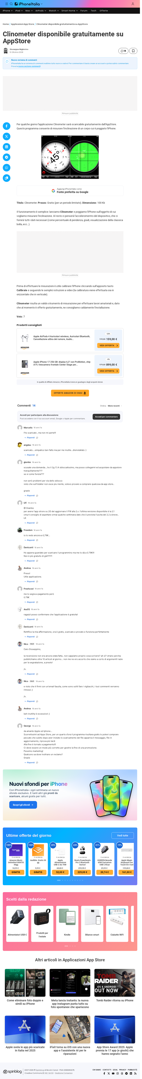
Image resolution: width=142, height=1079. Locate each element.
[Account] (133, 4)
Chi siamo (96, 1070)
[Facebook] (104, 1073)
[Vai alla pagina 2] (62, 880)
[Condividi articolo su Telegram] (6, 157)
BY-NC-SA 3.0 (47, 1073)
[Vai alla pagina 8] (77, 880)
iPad (17, 10)
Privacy (122, 1070)
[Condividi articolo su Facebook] (6, 126)
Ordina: (103, 406)
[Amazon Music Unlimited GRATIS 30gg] (16, 850)
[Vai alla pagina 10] (82, 880)
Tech (93, 10)
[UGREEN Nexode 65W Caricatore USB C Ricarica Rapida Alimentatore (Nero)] (104, 850)
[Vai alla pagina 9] (80, 880)
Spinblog (40, 1070)
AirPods (40, 10)
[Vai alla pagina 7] (75, 880)
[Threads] (122, 1073)
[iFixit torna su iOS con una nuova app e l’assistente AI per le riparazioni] (70, 1029)
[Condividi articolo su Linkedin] (6, 147)
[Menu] (6, 4)
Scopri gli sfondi (21, 804)
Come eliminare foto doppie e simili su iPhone (25, 1002)
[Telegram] (126, 1073)
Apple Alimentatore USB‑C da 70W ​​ (60, 862)
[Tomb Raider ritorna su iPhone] (114, 983)
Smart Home (68, 10)
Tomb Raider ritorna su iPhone (114, 1000)
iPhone (6, 10)
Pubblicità (132, 1070)
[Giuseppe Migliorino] (6, 51)
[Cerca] (11, 4)
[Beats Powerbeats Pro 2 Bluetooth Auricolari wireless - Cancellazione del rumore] (82, 850)
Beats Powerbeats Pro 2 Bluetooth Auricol (82, 862)
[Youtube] (113, 1073)
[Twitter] (109, 1073)
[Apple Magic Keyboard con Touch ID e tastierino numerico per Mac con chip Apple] (127, 850)
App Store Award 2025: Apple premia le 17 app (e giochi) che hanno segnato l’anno (115, 1050)
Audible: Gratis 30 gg (38, 861)
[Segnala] (37, 437)
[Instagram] (117, 1073)
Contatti (107, 1070)
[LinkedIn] (131, 1073)
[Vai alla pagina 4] (67, 880)
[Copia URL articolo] (6, 178)
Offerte (104, 10)
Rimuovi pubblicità (70, 113)
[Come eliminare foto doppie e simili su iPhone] (25, 983)
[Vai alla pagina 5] (70, 880)
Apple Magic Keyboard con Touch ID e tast (126, 862)
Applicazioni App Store (22, 24)
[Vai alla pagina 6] (72, 880)
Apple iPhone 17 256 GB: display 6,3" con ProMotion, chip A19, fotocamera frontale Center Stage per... (61, 363)
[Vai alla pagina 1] (59, 880)
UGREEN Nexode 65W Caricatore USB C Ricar (104, 862)
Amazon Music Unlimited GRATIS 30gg (16, 862)
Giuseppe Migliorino (19, 49)
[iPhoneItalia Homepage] (27, 3)
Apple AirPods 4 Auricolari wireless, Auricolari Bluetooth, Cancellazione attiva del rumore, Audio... (61, 337)
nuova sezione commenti (29, 66)
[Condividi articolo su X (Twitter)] (6, 136)
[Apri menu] (41, 3)
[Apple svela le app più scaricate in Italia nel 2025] (25, 1029)
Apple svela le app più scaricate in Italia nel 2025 (25, 1048)
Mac (28, 10)
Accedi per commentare (106, 416)
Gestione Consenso (64, 1073)
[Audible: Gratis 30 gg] (38, 850)
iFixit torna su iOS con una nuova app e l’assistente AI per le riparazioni (70, 1050)
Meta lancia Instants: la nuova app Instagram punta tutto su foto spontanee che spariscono (70, 1004)
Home (6, 24)
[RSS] (135, 1073)
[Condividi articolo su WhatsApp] (6, 167)
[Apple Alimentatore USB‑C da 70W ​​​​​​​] (60, 850)
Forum (84, 10)
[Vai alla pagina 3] (65, 880)
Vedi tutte (122, 835)
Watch (52, 10)
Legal (115, 1070)
